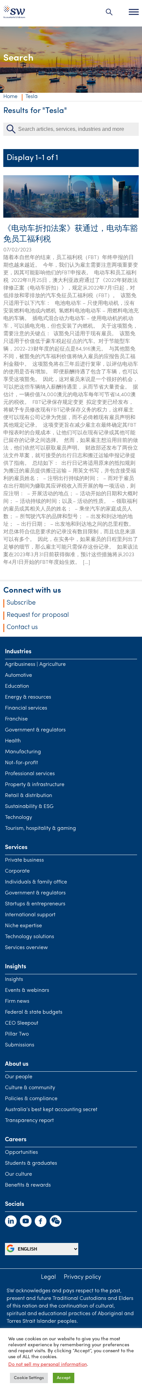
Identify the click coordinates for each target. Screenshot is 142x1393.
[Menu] (134, 12)
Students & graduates (31, 1163)
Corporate (17, 871)
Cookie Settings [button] (29, 1378)
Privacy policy (82, 1277)
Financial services (26, 708)
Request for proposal (38, 615)
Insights (14, 979)
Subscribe (21, 603)
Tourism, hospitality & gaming (40, 828)
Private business (24, 860)
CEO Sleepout (21, 1023)
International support (30, 915)
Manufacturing (23, 752)
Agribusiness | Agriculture (35, 664)
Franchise (16, 719)
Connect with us (32, 591)
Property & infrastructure (34, 784)
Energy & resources (28, 697)
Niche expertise (23, 926)
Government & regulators (35, 730)
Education (17, 686)
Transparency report (29, 1120)
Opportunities (21, 1152)
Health (13, 741)
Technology (18, 817)
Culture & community (30, 1088)
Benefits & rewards (28, 1185)
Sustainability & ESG (29, 806)
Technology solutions (29, 936)
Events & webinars (27, 990)
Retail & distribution (28, 795)
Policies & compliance (31, 1098)
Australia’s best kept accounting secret (51, 1109)
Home (10, 96)
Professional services (30, 774)
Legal (48, 1277)
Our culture (18, 1174)
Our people (18, 1077)
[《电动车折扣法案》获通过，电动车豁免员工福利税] (71, 216)
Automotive (18, 675)
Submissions (19, 1045)
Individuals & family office (36, 882)
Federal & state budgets (33, 1012)
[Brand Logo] (14, 13)
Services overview (26, 947)
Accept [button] (63, 1378)
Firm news (17, 1001)
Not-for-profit (21, 763)
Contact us (22, 627)
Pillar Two (17, 1034)
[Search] (109, 12)
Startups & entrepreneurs (35, 904)
